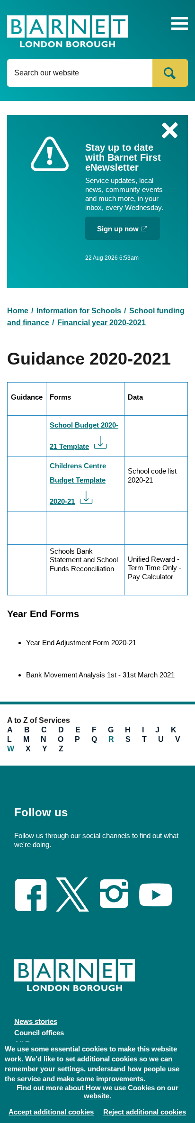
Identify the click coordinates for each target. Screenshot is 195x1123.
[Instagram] (114, 908)
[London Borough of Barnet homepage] (67, 32)
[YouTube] (155, 903)
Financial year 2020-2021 (101, 323)
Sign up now (118, 229)
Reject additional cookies (144, 1112)
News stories (35, 1021)
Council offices (39, 1033)
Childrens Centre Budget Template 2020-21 (78, 483)
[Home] (74, 969)
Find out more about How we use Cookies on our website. (97, 1092)
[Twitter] (72, 908)
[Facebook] (30, 908)
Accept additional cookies (51, 1112)
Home (17, 311)
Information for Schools (78, 311)
